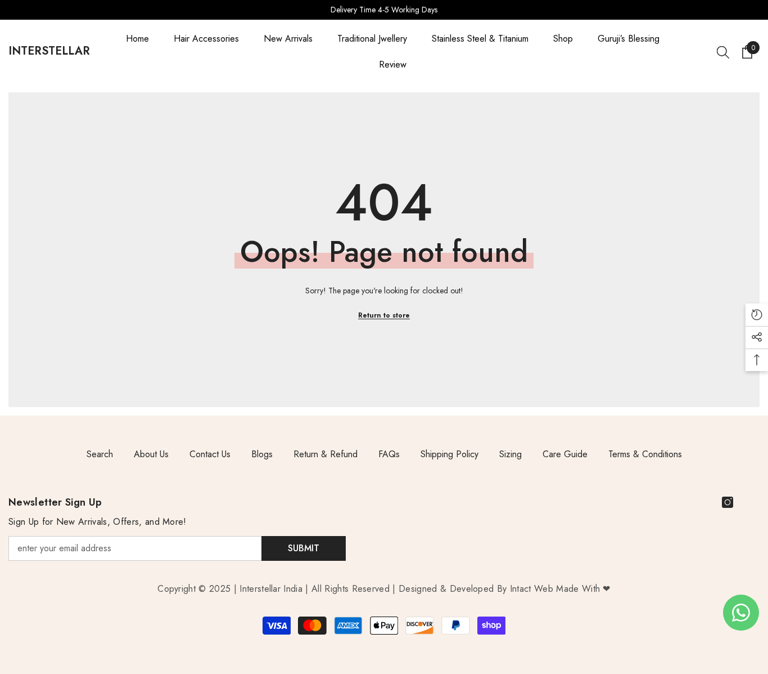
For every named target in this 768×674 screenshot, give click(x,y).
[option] (384, 10)
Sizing (510, 454)
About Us (151, 454)
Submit (303, 548)
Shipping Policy (449, 454)
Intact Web (533, 588)
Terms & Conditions (645, 454)
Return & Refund (325, 454)
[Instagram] (727, 502)
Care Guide (565, 454)
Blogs (262, 454)
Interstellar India (271, 588)
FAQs (389, 454)
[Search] (723, 52)
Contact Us (210, 454)
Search (100, 454)
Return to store (384, 315)
